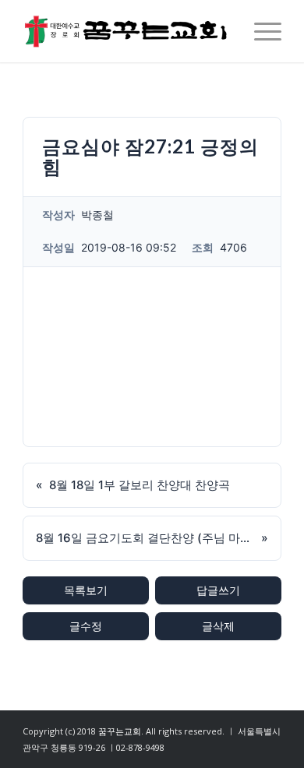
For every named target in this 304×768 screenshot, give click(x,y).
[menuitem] (260, 31)
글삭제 (218, 625)
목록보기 (86, 590)
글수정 (85, 625)
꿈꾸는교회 (119, 731)
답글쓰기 (218, 590)
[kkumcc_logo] (126, 31)
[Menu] (260, 31)
